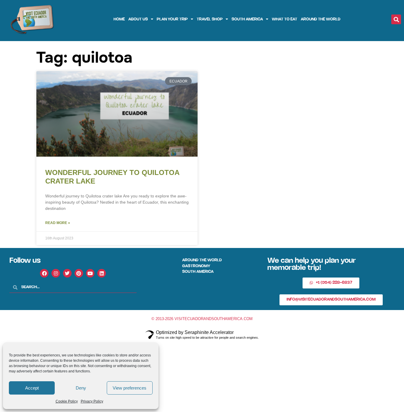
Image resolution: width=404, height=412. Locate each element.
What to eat (284, 19)
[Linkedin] (101, 273)
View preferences (129, 387)
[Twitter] (67, 273)
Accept (32, 387)
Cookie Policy (67, 401)
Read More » (57, 223)
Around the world (320, 19)
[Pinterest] (79, 273)
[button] (396, 19)
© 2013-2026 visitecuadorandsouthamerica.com (202, 319)
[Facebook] (44, 273)
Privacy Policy (92, 401)
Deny (81, 387)
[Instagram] (55, 273)
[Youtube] (90, 273)
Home (119, 19)
